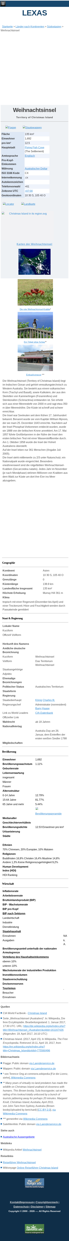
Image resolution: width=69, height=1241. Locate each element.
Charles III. (49, 700)
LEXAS (34, 13)
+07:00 (29, 191)
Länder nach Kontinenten (30, 26)
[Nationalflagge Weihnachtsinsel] (11, 127)
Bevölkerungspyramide (48, 813)
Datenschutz (21, 1206)
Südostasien (54, 26)
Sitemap (51, 1206)
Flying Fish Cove (34, 147)
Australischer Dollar (36, 168)
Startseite (7, 26)
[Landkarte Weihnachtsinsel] (28, 204)
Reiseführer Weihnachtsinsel (19, 1162)
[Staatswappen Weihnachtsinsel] (32, 127)
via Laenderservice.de (41, 1063)
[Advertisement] (34, 68)
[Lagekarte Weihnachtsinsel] (8, 204)
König (38, 700)
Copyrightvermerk (47, 1202)
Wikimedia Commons (22, 1077)
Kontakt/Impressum (22, 1202)
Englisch (30, 155)
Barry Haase (42, 708)
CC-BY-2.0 (44, 1109)
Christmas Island (37, 1013)
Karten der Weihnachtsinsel (34, 244)
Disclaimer (37, 1206)
